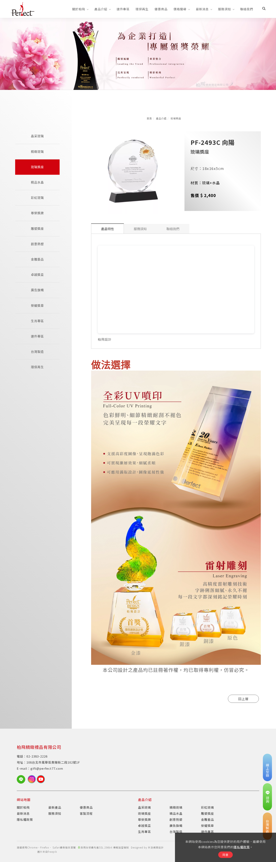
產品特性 (107, 228)
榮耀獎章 (37, 305)
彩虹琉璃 (37, 197)
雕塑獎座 (37, 228)
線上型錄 (267, 770)
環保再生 (142, 9)
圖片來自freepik (47, 851)
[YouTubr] (41, 779)
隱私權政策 (242, 847)
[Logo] (22, 8)
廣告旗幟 (37, 290)
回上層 (243, 698)
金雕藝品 (37, 259)
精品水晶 (37, 182)
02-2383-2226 (36, 756)
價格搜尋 (180, 9)
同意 (225, 855)
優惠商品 (161, 9)
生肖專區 (37, 321)
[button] (264, 8)
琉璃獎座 (176, 118)
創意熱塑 (37, 244)
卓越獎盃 (37, 274)
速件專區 (123, 9)
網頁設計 (158, 847)
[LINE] (22, 779)
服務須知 (224, 9)
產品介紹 (100, 9)
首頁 (149, 118)
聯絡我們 (246, 9)
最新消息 (202, 9)
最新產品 (54, 807)
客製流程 (86, 813)
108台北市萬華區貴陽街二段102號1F (53, 762)
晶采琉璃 (37, 136)
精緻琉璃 (37, 151)
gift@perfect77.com (47, 768)
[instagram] (32, 779)
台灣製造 (37, 351)
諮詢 (267, 799)
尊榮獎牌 (37, 213)
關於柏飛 (78, 9)
